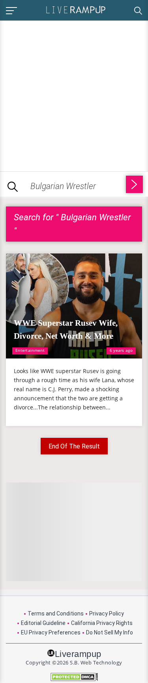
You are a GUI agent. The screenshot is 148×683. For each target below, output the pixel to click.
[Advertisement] (74, 95)
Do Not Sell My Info (109, 632)
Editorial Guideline (43, 623)
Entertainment (30, 350)
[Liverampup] (75, 9)
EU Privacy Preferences (51, 632)
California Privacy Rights (102, 623)
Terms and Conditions (56, 613)
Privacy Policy (106, 613)
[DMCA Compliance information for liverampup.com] (74, 677)
